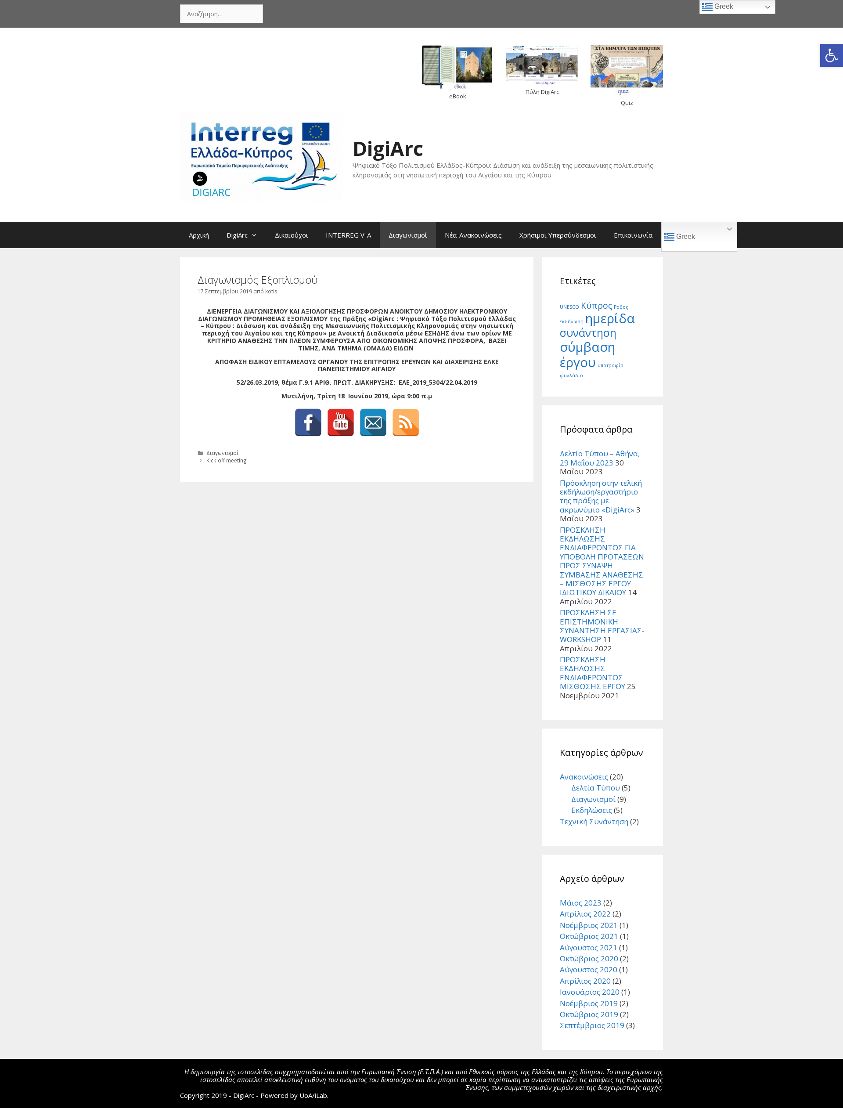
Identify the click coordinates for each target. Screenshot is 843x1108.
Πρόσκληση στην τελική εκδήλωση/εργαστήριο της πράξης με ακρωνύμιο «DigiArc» (601, 496)
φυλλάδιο (571, 375)
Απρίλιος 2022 (585, 914)
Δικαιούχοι (291, 235)
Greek (684, 236)
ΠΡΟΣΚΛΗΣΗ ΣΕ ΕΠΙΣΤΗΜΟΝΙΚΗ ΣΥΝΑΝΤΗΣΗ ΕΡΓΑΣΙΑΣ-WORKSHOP (602, 625)
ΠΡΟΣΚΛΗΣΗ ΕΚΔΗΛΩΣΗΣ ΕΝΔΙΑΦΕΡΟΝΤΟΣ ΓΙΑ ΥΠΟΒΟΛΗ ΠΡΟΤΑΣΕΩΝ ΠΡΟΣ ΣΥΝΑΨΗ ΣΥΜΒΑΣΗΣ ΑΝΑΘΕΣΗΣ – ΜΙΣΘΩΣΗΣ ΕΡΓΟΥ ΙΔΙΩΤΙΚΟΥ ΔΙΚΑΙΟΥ (602, 561)
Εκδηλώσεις (591, 810)
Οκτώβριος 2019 (589, 1014)
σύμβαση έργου (587, 354)
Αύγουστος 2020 (588, 969)
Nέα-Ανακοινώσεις (473, 235)
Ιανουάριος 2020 (590, 992)
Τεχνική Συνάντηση (594, 821)
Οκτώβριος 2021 (589, 936)
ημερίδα (610, 318)
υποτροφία (610, 365)
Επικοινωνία (633, 235)
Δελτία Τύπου (595, 788)
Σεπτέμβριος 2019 (592, 1025)
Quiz (627, 103)
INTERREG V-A (348, 235)
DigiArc (388, 148)
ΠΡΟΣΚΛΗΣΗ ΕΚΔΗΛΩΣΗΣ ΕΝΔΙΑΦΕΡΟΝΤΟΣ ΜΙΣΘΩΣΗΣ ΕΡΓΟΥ (592, 672)
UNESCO (569, 307)
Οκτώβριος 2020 (589, 958)
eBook (457, 96)
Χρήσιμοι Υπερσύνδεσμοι (557, 235)
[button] (831, 55)
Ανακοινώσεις (584, 777)
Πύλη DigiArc (542, 92)
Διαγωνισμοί (408, 235)
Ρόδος (621, 307)
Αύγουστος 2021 (588, 947)
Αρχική (199, 235)
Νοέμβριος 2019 (589, 1003)
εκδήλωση (572, 321)
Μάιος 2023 (581, 903)
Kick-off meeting (226, 460)
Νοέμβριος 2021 (589, 925)
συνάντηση (588, 332)
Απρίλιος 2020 (585, 981)
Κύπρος (596, 305)
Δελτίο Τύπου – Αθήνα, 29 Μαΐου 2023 (600, 457)
